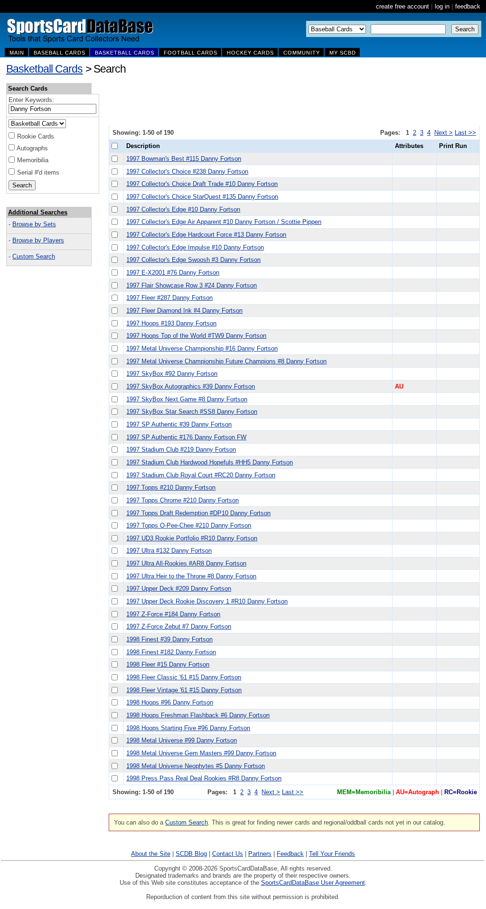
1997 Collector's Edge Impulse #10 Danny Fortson (195, 247)
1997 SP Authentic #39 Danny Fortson (179, 424)
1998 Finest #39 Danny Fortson (169, 639)
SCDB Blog (191, 853)
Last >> (465, 132)
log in (442, 6)
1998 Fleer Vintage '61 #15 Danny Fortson (184, 690)
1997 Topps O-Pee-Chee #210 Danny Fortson (188, 525)
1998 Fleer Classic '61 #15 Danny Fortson (183, 677)
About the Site (150, 853)
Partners (259, 853)
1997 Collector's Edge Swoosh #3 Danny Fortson (193, 259)
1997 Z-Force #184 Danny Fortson (173, 614)
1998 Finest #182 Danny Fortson (171, 652)
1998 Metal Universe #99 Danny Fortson (181, 740)
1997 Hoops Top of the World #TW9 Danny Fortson (196, 335)
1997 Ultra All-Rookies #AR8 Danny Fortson (186, 563)
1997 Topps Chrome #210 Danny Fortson (182, 500)
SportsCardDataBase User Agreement (313, 882)
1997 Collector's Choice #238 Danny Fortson (187, 171)
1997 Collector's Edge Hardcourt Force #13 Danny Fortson (206, 234)
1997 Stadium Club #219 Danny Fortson (181, 449)
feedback (467, 6)
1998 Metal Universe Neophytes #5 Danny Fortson (195, 766)
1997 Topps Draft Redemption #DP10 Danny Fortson (198, 513)
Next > (443, 132)
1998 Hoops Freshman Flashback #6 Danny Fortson (198, 715)
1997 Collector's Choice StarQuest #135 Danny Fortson (202, 196)
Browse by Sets (34, 224)
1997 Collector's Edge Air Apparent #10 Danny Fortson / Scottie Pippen (223, 221)
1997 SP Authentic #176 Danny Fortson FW (186, 437)
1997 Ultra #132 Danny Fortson (169, 550)
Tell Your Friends (332, 853)
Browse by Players (38, 240)
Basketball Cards (44, 69)
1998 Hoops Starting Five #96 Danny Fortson (188, 728)
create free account (402, 6)
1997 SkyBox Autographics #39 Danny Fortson (190, 386)
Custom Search (33, 256)
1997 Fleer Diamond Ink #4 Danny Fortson (184, 310)
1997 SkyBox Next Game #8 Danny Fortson (186, 399)
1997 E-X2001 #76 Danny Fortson (172, 272)
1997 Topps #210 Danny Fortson (170, 487)
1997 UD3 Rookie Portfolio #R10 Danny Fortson (191, 538)
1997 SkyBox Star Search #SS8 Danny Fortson (191, 411)
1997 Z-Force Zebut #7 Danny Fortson (178, 626)
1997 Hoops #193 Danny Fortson (171, 323)
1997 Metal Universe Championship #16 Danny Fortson (202, 348)
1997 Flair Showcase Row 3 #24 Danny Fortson (191, 285)
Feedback (290, 853)
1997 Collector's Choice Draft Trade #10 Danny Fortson (202, 183)
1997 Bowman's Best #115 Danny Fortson (183, 158)
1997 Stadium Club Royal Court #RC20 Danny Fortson (200, 475)
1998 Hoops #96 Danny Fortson (169, 702)
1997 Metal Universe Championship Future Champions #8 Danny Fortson (226, 361)
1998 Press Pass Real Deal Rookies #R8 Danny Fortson (203, 778)
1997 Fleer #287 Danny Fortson (169, 297)
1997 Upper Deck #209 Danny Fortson (178, 588)
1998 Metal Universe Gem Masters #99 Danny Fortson (201, 753)
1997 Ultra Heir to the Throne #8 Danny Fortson (191, 576)
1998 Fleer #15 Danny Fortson (167, 664)
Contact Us (227, 853)
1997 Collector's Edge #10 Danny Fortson (183, 209)
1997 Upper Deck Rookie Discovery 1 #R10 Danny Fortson (207, 601)
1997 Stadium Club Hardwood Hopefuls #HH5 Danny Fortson (209, 462)
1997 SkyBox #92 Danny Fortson (171, 373)
